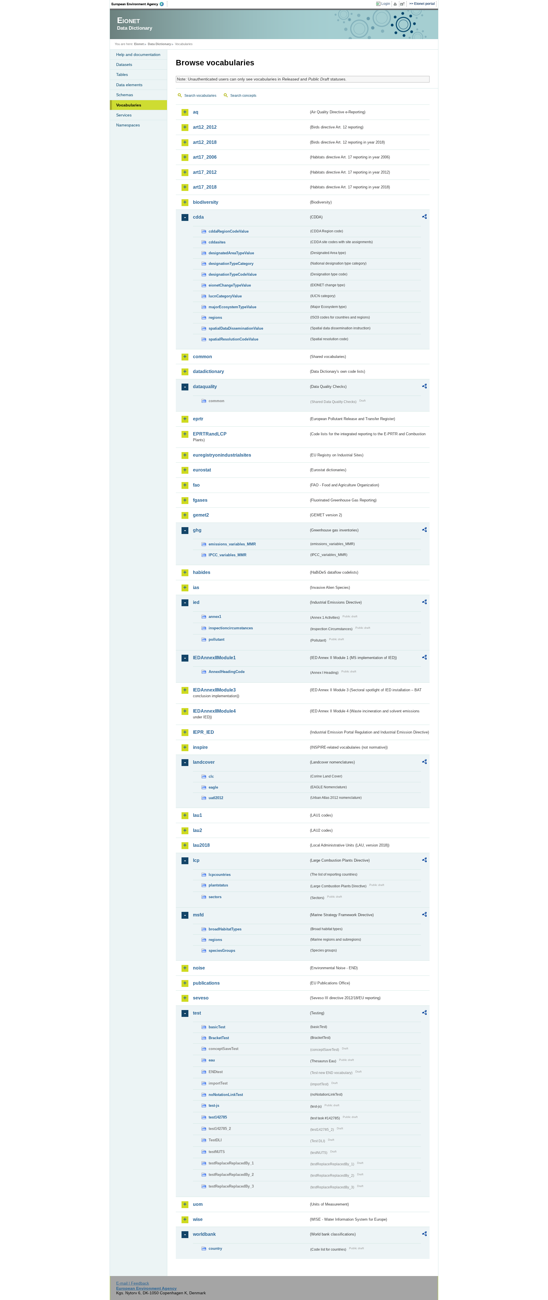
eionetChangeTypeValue (230, 285)
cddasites (217, 242)
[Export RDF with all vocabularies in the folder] (424, 217)
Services (124, 115)
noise (199, 968)
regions (215, 317)
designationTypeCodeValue (233, 274)
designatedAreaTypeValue (231, 253)
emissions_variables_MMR (232, 544)
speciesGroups (222, 950)
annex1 (215, 616)
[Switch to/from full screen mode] (403, 4)
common (202, 356)
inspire (200, 747)
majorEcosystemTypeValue (232, 307)
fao (196, 485)
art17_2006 (205, 157)
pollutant (216, 639)
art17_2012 (205, 172)
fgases (200, 500)
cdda (198, 217)
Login (385, 3)
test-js (214, 1105)
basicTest (217, 1027)
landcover (204, 762)
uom (198, 1204)
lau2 (197, 830)
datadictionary (208, 371)
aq (195, 112)
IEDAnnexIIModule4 (214, 711)
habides (201, 572)
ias (196, 587)
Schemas (124, 94)
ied (196, 602)
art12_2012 (205, 127)
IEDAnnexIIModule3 (214, 690)
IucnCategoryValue (225, 296)
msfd (198, 914)
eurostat (202, 469)
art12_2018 (205, 142)
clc (211, 776)
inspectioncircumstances (231, 628)
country (215, 1248)
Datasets (124, 64)
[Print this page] (396, 4)
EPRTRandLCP (210, 434)
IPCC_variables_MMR (227, 555)
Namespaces (128, 125)
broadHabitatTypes (225, 929)
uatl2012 (216, 798)
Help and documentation (138, 54)
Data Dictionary (159, 44)
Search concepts (243, 95)
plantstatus (218, 885)
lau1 (197, 815)
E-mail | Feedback (132, 1283)
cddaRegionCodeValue (229, 231)
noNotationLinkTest (226, 1095)
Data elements (129, 84)
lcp (196, 860)
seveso (201, 997)
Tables (122, 74)
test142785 (218, 1117)
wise (198, 1219)
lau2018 (201, 845)
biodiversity (205, 202)
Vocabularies (128, 105)
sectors (215, 897)
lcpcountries (220, 874)
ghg (197, 530)
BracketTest (219, 1038)
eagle (213, 787)
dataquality (205, 386)
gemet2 (201, 515)
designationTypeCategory (231, 263)
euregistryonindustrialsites (222, 455)
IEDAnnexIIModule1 (214, 657)
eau (212, 1060)
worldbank (204, 1234)
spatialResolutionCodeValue (233, 339)
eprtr (198, 418)
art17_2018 (205, 187)
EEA (140, 4)
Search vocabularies (200, 95)
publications (206, 983)
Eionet (139, 44)
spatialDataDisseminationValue (236, 328)
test (197, 1013)
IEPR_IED (203, 732)
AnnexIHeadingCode (227, 672)
